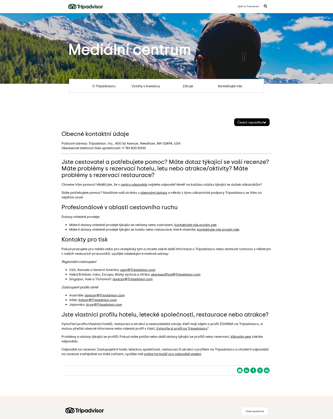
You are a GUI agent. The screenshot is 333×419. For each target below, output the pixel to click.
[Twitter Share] (260, 370)
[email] (240, 370)
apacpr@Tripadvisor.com (133, 279)
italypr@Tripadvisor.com (97, 300)
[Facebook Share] (253, 370)
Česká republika (250, 122)
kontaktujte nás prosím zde (195, 225)
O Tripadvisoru (103, 86)
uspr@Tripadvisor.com (137, 269)
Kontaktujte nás (230, 86)
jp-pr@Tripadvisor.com (104, 304)
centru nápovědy (134, 184)
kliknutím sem (241, 336)
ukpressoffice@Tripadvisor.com (175, 274)
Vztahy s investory (146, 86)
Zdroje (188, 86)
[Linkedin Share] (246, 370)
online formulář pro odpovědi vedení (172, 354)
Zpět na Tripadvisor (248, 6)
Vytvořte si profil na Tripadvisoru (181, 328)
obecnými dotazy (153, 192)
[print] (267, 370)
